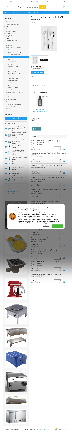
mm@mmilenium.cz (13, 191)
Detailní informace (35, 77)
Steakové (10, 59)
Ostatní (10, 90)
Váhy (7, 102)
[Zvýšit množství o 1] (38, 124)
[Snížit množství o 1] (38, 126)
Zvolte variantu (37, 72)
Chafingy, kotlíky (12, 71)
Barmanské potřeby (13, 88)
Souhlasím (58, 226)
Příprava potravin (10, 22)
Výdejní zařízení (10, 36)
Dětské (10, 64)
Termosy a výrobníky (11, 40)
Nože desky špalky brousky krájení (15, 92)
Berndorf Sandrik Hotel (14, 55)
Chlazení (8, 29)
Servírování (9, 50)
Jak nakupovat (34, 1)
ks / (16, 118)
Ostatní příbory (12, 62)
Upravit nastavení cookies (42, 429)
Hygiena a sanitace (11, 99)
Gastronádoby (9, 45)
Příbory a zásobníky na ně (14, 52)
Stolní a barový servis (13, 83)
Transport (8, 38)
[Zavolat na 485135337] (7, 1)
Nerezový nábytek (11, 31)
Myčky (7, 26)
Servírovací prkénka (13, 81)
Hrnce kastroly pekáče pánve (13, 48)
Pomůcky (8, 97)
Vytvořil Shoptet (63, 429)
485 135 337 (11, 193)
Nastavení (46, 226)
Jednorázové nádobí (11, 106)
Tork (9, 85)
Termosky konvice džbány (15, 73)
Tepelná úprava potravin (12, 24)
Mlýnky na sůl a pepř (13, 78)
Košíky (9, 76)
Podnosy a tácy (12, 69)
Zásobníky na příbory (13, 66)
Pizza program (10, 33)
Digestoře (8, 43)
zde (46, 223)
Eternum (10, 57)
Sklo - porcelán (10, 95)
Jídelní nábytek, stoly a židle (13, 104)
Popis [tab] (39, 136)
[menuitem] (7, 12)
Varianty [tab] (34, 136)
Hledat (43, 7)
